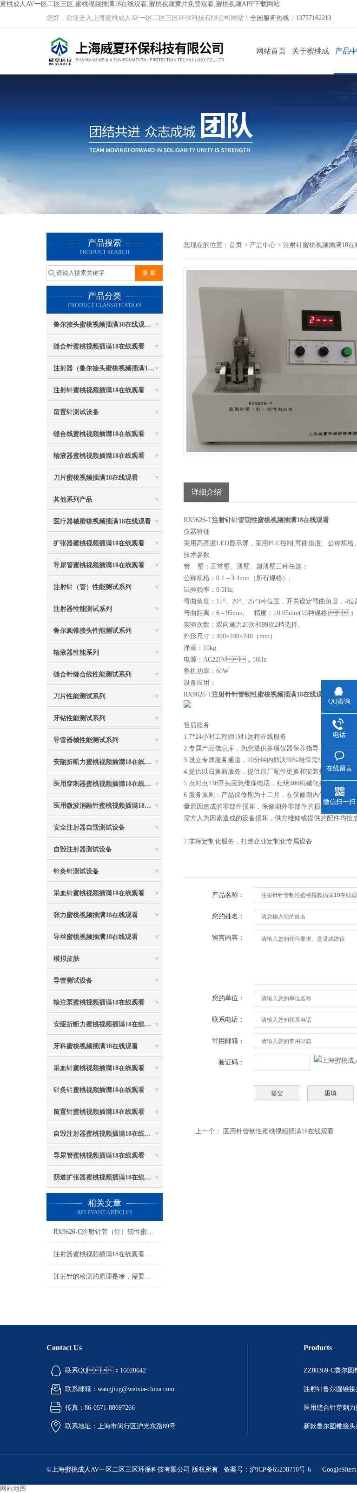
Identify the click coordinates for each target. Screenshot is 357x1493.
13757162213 (313, 17)
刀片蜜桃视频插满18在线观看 (95, 477)
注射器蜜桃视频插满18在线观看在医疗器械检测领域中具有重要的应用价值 (108, 1254)
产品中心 (263, 244)
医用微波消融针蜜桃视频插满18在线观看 (108, 805)
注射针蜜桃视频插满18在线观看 (99, 390)
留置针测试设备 (76, 411)
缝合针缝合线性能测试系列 (92, 674)
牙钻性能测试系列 (79, 718)
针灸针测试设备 (76, 871)
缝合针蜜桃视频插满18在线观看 (99, 346)
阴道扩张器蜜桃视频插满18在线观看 (105, 1177)
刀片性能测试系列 (79, 696)
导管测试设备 (73, 980)
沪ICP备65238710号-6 (280, 1469)
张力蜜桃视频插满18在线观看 (95, 914)
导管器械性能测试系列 (86, 739)
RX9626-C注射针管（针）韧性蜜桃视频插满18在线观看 (108, 1231)
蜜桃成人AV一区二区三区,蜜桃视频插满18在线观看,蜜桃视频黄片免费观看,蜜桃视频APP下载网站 (140, 3)
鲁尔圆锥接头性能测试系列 (92, 630)
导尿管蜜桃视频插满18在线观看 (99, 565)
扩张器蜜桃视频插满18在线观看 (99, 543)
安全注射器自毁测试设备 (89, 827)
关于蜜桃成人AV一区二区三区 (311, 60)
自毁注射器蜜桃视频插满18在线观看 (105, 1133)
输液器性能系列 (76, 652)
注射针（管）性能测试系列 (92, 586)
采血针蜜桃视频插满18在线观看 (99, 893)
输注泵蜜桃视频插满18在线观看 (99, 1002)
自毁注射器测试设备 (82, 849)
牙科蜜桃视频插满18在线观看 (95, 1046)
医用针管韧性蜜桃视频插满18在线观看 (278, 1131)
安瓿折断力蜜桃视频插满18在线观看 (105, 761)
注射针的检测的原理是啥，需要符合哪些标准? (108, 1276)
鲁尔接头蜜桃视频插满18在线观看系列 (108, 324)
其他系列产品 (73, 499)
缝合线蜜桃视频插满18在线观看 (99, 433)
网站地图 (13, 1488)
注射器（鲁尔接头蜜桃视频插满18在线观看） (108, 368)
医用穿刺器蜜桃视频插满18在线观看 (105, 783)
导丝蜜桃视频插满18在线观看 (95, 936)
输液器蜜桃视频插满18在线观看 (99, 455)
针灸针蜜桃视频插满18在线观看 (99, 1089)
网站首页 (271, 51)
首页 (235, 244)
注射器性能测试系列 (82, 608)
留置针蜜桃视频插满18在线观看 (99, 1111)
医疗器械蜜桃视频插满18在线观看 (102, 521)
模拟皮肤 (66, 958)
